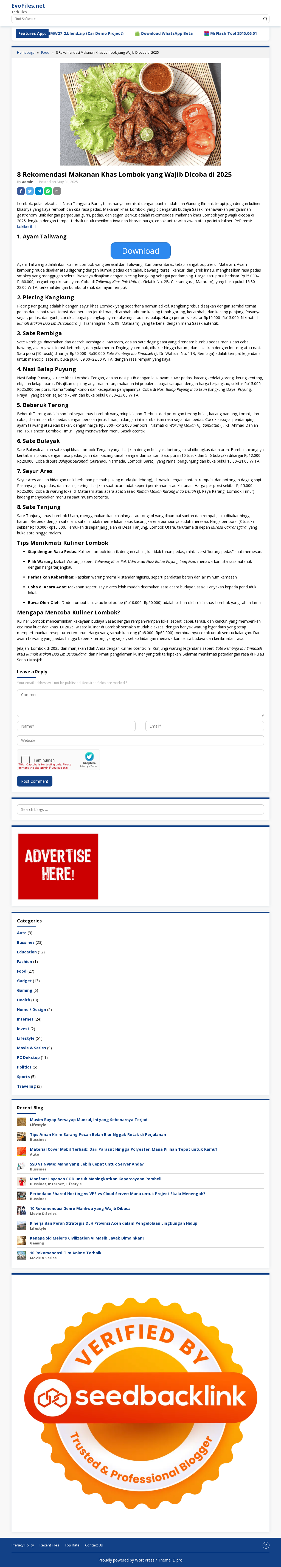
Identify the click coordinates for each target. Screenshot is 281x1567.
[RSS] (266, 1545)
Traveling (26, 1086)
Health (23, 999)
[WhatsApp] (48, 191)
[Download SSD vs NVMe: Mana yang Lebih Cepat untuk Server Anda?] (21, 1165)
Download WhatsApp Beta (119, 33)
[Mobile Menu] (265, 7)
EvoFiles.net (28, 5)
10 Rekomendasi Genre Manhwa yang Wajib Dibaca (80, 1208)
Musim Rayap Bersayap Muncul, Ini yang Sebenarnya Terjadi (89, 1119)
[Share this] (21, 191)
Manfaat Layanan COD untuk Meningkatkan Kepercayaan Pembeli (95, 1178)
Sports (23, 1076)
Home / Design (31, 1009)
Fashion (24, 961)
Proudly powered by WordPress (126, 1560)
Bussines (26, 942)
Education (27, 952)
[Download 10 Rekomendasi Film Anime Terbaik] (21, 1254)
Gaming (24, 990)
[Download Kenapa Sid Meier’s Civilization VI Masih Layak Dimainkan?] (21, 1239)
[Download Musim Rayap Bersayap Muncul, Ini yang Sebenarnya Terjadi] (21, 1121)
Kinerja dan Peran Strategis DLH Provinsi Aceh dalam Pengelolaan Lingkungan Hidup (113, 1223)
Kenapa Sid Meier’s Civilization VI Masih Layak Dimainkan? (87, 1238)
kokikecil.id (26, 226)
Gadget (24, 980)
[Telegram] (39, 191)
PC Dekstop (28, 1057)
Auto (22, 932)
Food (21, 971)
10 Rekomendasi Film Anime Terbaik (66, 1252)
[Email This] (57, 191)
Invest (23, 1028)
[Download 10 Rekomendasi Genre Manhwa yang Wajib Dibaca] (21, 1210)
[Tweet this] (30, 191)
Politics (24, 1067)
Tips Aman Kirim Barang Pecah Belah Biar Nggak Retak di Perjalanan (98, 1134)
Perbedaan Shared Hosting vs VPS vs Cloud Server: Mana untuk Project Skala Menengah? (117, 1193)
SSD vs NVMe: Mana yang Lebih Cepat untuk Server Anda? (87, 1164)
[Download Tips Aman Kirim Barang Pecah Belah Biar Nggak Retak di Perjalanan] (21, 1136)
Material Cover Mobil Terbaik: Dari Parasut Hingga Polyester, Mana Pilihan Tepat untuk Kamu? (123, 1149)
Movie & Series (31, 1047)
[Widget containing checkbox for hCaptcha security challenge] (58, 760)
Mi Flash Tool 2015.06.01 (186, 33)
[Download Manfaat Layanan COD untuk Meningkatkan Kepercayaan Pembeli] (21, 1180)
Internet (25, 1019)
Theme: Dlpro (170, 1560)
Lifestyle (26, 1038)
